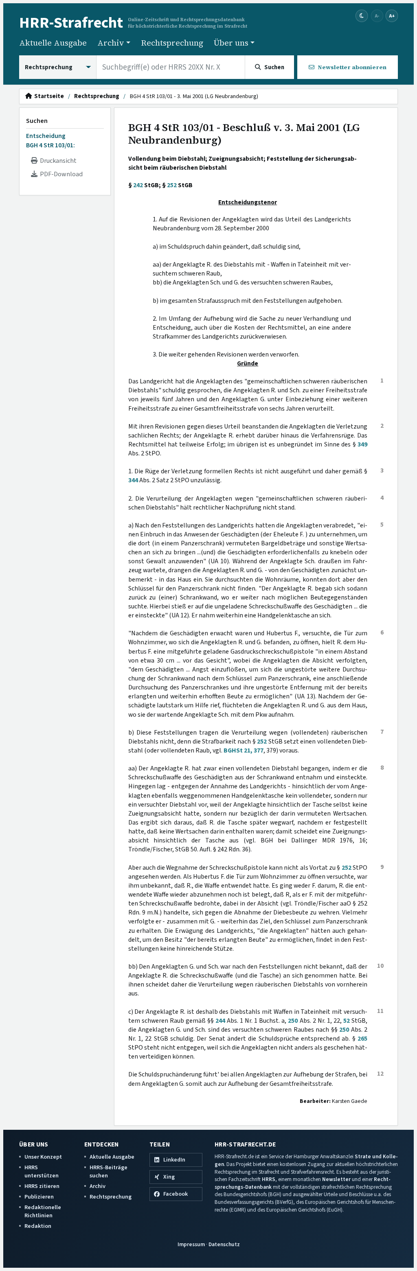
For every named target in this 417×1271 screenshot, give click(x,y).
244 (220, 1020)
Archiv (97, 1186)
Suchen (37, 120)
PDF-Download (60, 174)
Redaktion (37, 1226)
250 (293, 1020)
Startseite (48, 96)
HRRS (268, 1179)
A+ (392, 15)
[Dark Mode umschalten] (362, 16)
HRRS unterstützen (41, 1171)
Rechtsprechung (172, 42)
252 (172, 185)
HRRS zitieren (41, 1186)
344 (133, 480)
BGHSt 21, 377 (243, 750)
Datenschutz (224, 1244)
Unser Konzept (43, 1157)
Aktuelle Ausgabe (53, 42)
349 (362, 444)
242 (138, 185)
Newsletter (336, 1179)
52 (346, 1020)
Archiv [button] (110, 42)
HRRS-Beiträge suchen (108, 1171)
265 (362, 1038)
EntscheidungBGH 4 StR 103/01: (50, 140)
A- (377, 15)
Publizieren (39, 1196)
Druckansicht (57, 160)
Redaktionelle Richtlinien (42, 1211)
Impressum (191, 1244)
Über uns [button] (231, 42)
